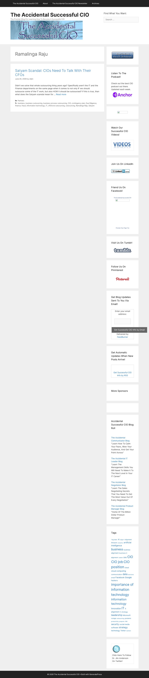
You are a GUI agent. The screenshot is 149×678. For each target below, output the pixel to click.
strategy (123, 627)
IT (46, 106)
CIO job (117, 562)
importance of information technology (122, 589)
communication (116, 574)
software (114, 628)
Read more (61, 94)
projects (121, 621)
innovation (116, 608)
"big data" (114, 539)
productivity (115, 621)
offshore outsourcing (56, 106)
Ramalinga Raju (82, 106)
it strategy (124, 612)
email (113, 577)
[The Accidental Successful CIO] (123, 200)
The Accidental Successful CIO (25, 3)
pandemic (128, 618)
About (45, 3)
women (128, 631)
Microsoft (126, 615)
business (21, 103)
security (115, 624)
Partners (21, 101)
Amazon (114, 543)
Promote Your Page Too (122, 228)
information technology (36, 106)
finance (18, 106)
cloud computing (118, 571)
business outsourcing (34, 103)
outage (113, 618)
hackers (114, 580)
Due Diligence (91, 103)
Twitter (123, 631)
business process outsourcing (55, 103)
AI (119, 539)
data (125, 574)
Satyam (92, 106)
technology (115, 631)
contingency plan (78, 103)
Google (128, 577)
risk (126, 621)
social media (124, 624)
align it (122, 539)
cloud (127, 567)
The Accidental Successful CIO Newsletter (69, 3)
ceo (125, 557)
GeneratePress (95, 674)
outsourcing (70, 106)
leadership (116, 615)
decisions (131, 574)
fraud (24, 106)
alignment (128, 539)
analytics (120, 543)
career (121, 557)
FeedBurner (122, 337)
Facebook (119, 577)
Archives (95, 3)
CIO (69, 103)
